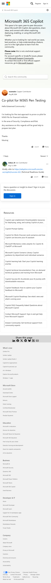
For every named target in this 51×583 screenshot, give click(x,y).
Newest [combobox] (44, 156)
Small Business (7, 490)
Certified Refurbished (9, 408)
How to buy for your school (10, 441)
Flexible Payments (8, 415)
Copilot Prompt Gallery (14, 229)
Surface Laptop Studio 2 (9, 359)
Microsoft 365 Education (10, 438)
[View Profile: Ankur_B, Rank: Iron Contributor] (4, 164)
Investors (5, 554)
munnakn (12, 91)
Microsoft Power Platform (10, 479)
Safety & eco (26, 577)
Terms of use (6, 577)
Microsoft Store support (9, 396)
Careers (5, 539)
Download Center (8, 393)
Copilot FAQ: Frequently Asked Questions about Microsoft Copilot (23, 306)
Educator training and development (13, 445)
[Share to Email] (37, 340)
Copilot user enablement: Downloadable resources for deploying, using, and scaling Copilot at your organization (25, 221)
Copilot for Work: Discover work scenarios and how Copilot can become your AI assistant (25, 236)
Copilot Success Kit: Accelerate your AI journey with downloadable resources (25, 280)
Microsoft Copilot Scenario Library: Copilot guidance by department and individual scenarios (24, 253)
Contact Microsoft (15, 574)
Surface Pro (6, 351)
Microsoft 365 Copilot (11, 10)
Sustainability (7, 565)
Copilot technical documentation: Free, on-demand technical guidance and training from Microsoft (25, 271)
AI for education (7, 453)
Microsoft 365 (7, 475)
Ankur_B (11, 163)
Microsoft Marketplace (9, 520)
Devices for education (9, 430)
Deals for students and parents (12, 449)
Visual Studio (6, 528)
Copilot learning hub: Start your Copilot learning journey (24, 262)
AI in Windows (7, 370)
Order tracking (7, 404)
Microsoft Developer (9, 505)
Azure (4, 501)
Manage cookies (35, 574)
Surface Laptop (7, 355)
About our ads (7, 579)
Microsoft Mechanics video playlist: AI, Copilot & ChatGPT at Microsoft (24, 245)
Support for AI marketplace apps (12, 513)
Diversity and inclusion (9, 558)
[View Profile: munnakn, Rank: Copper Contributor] (5, 93)
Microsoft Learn (7, 509)
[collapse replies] (25, 161)
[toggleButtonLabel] (47, 10)
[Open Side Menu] (3, 3)
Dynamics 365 (7, 471)
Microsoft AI (6, 464)
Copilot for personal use (10, 366)
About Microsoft (7, 543)
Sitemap (5, 574)
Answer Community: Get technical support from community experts (23, 324)
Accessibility (6, 561)
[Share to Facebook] (17, 340)
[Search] (31, 3)
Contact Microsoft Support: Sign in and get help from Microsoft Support (24, 315)
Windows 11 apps (8, 378)
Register (38, 3)
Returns (5, 400)
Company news (7, 546)
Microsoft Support (25, 63)
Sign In (45, 3)
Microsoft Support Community (21, 58)
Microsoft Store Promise (10, 412)
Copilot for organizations (10, 363)
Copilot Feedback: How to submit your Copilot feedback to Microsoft (23, 288)
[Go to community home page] (8, 3)
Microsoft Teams (7, 483)
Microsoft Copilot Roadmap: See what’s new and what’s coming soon (24, 297)
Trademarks (16, 577)
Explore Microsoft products (10, 374)
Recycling (35, 577)
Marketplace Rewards (9, 524)
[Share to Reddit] (25, 340)
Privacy (26, 574)
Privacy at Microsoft (8, 550)
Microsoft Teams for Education (11, 434)
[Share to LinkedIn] (14, 340)
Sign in (12, 196)
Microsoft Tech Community (10, 516)
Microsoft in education (9, 426)
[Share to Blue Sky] (29, 340)
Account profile (7, 389)
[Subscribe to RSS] (33, 340)
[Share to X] (21, 340)
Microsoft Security (8, 468)
